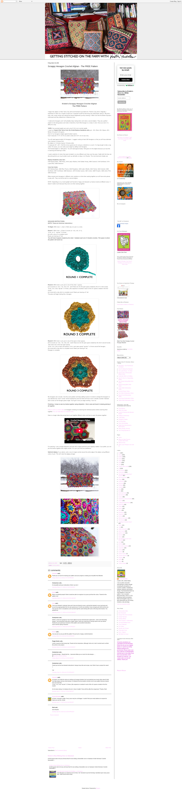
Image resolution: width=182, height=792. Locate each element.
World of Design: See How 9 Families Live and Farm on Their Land (124, 263)
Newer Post (51, 747)
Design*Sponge (122, 616)
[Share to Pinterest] (71, 563)
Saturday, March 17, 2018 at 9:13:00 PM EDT (63, 626)
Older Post (108, 747)
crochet (54, 565)
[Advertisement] (79, 731)
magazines (121, 514)
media (120, 559)
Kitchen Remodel (126, 156)
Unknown (54, 573)
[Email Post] (60, 563)
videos (120, 537)
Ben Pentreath (122, 613)
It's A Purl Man (122, 421)
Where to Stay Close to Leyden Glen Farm (124, 440)
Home (80, 747)
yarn (119, 464)
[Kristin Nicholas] (118, 227)
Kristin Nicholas (56, 696)
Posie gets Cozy (122, 630)
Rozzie (54, 631)
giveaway (120, 483)
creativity (120, 487)
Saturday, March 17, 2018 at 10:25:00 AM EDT (64, 598)
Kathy (53, 592)
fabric (119, 510)
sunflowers (121, 481)
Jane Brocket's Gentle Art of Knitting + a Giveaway (70, 771)
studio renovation (122, 529)
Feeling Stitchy (122, 618)
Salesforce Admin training (59, 656)
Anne (53, 603)
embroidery (121, 472)
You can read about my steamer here (63, 411)
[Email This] (64, 563)
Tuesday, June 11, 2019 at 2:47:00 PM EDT (63, 672)
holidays (120, 485)
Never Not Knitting (123, 423)
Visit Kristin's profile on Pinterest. (125, 304)
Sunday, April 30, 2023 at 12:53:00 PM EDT (63, 711)
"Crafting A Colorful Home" (125, 522)
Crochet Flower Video (124, 391)
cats (119, 527)
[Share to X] (67, 563)
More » (130, 157)
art (119, 468)
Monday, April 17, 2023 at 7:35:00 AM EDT (63, 691)
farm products (122, 495)
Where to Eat (121, 442)
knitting (120, 456)
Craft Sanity (121, 417)
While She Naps (122, 410)
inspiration (121, 548)
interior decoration (123, 518)
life (119, 453)
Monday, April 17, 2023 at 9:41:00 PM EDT (63, 702)
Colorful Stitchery (122, 555)
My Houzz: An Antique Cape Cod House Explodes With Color (125, 139)
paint (119, 542)
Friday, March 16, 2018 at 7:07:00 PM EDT (63, 577)
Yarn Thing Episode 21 (124, 430)
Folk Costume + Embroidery (125, 620)
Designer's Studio (123, 419)
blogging (120, 557)
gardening (121, 504)
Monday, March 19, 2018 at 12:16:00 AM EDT (63, 647)
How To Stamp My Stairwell (125, 369)
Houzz (120, 156)
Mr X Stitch (121, 626)
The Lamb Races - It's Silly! (125, 371)
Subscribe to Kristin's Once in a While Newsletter (125, 92)
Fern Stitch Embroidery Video (126, 393)
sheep (120, 455)
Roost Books (121, 408)
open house (121, 531)
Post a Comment (54, 715)
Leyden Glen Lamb (123, 466)
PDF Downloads (122, 477)
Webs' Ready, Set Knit (124, 428)
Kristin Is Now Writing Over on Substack (61, 756)
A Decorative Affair (123, 611)
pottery (120, 506)
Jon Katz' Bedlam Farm (124, 622)
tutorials (120, 535)
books (120, 458)
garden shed (121, 533)
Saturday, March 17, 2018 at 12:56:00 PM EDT (64, 612)
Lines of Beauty (122, 624)
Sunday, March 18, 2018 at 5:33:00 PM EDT (63, 636)
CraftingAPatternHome (124, 502)
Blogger (98, 788)
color (119, 462)
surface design (122, 563)
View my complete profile (123, 604)
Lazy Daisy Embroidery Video (126, 398)
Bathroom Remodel (122, 157)
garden (120, 508)
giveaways (121, 512)
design (120, 479)
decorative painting (123, 546)
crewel (120, 525)
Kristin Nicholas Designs (122, 223)
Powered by (121, 85)
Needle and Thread (123, 628)
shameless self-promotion (125, 498)
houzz (120, 561)
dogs (119, 489)
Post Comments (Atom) (61, 750)
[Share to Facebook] (69, 563)
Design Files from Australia (125, 614)
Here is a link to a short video (56, 410)
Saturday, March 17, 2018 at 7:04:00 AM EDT (63, 587)
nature (120, 460)
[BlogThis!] (65, 563)
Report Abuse (121, 670)
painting (120, 544)
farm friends (121, 470)
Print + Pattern (122, 632)
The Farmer (121, 520)
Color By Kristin (122, 493)
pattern (58, 565)
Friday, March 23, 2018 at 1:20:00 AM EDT (63, 658)
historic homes (122, 553)
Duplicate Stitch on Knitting (125, 376)
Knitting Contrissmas (123, 415)
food (119, 491)
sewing (120, 549)
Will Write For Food (123, 634)
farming (120, 516)
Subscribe (126, 80)
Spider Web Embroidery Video (126, 400)
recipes (120, 497)
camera (120, 551)
